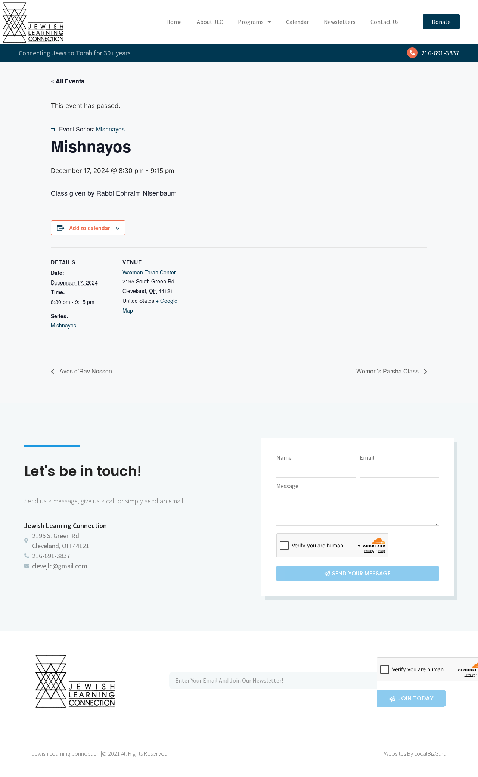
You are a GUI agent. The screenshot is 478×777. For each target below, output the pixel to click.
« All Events (67, 81)
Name (284, 457)
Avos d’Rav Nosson (85, 371)
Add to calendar (89, 227)
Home (174, 21)
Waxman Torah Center (149, 272)
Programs (251, 21)
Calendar (297, 21)
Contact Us (384, 21)
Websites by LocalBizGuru (415, 753)
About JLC (210, 21)
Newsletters (340, 21)
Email (367, 457)
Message (287, 485)
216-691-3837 (440, 53)
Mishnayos (63, 325)
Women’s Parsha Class (388, 371)
